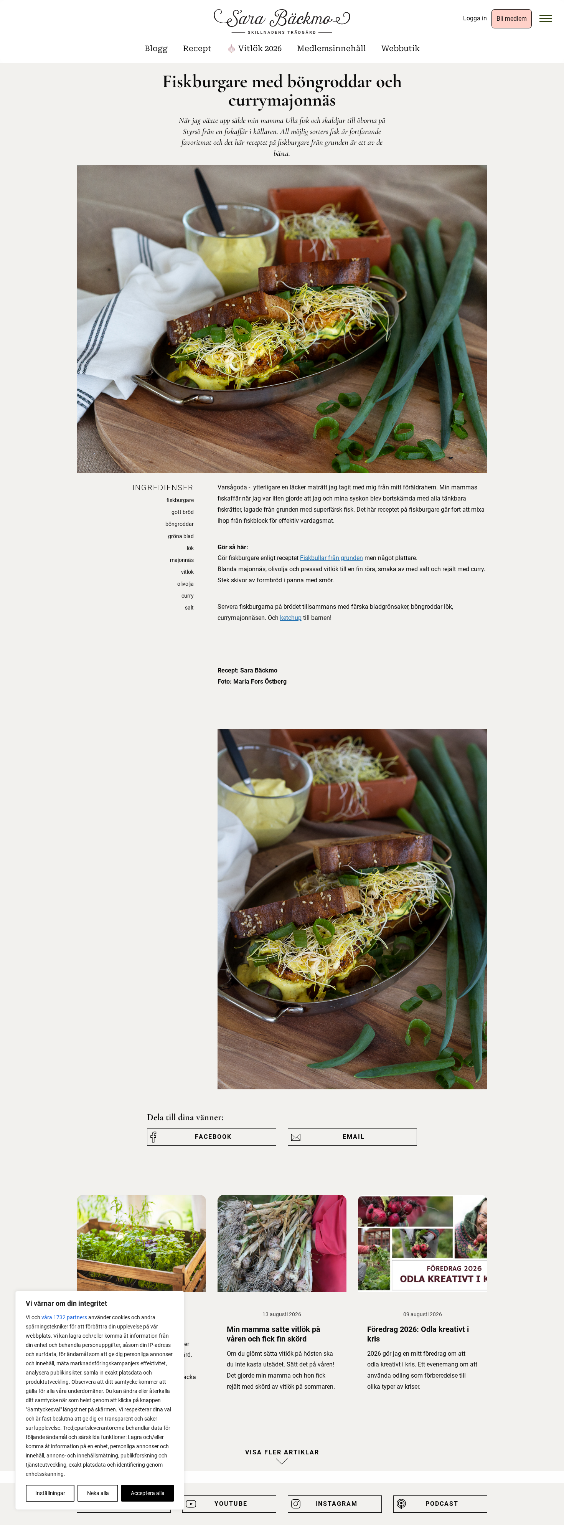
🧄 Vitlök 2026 (254, 48)
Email (354, 1136)
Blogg (156, 48)
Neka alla (98, 1493)
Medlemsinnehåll (331, 48)
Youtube (230, 1503)
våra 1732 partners (64, 1317)
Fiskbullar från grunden (331, 558)
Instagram (336, 1503)
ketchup (291, 617)
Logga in (475, 18)
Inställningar (50, 1493)
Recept (197, 48)
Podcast (441, 1503)
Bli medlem (511, 18)
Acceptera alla (148, 1493)
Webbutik (400, 48)
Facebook (213, 1136)
